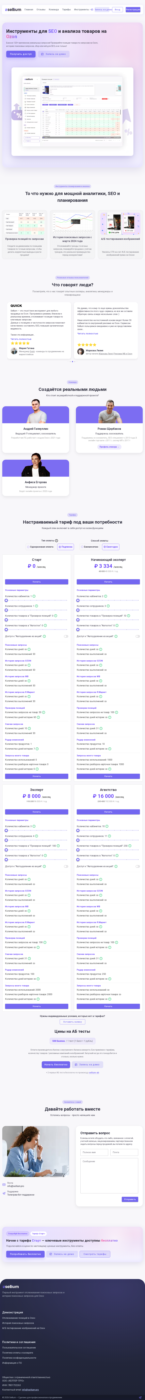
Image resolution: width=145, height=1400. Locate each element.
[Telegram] (140, 1397)
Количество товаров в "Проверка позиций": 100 (30, 845)
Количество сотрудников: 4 (20, 836)
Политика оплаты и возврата (17, 1352)
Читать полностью (21, 333)
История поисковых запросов (18, 1323)
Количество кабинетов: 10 (91, 826)
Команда (54, 9)
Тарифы (66, 9)
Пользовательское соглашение (19, 1347)
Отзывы (41, 9)
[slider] (6, 600)
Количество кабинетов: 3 (18, 826)
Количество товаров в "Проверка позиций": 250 (102, 845)
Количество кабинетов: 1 (18, 596)
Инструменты (81, 9)
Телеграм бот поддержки (20, 1194)
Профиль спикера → (109, 447)
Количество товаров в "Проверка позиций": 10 (102, 615)
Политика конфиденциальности (19, 1357)
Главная (28, 9)
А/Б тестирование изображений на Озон (23, 1328)
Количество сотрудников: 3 (91, 606)
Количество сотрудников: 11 (92, 836)
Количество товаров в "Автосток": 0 (24, 625)
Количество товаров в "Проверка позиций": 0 (29, 615)
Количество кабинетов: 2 (90, 596)
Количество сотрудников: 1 (20, 606)
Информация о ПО (12, 1363)
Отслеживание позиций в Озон (18, 1318)
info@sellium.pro (15, 1186)
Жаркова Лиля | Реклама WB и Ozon (49, 354)
